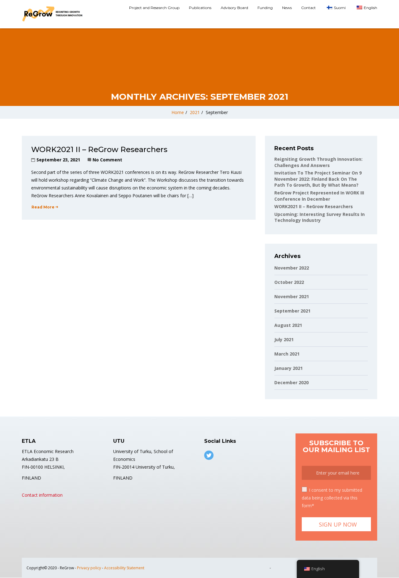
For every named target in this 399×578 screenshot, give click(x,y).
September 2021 (292, 311)
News (287, 7)
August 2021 (288, 325)
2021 (195, 112)
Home (177, 112)
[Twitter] (209, 455)
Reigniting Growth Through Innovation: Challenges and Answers (318, 162)
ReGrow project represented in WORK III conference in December (319, 196)
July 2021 (284, 339)
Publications (200, 7)
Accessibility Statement (124, 568)
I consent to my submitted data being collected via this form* (332, 498)
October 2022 (289, 282)
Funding (265, 7)
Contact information (42, 495)
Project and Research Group (154, 7)
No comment (107, 160)
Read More (43, 207)
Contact (308, 7)
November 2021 (291, 296)
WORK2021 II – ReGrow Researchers (99, 149)
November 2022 (291, 268)
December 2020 (291, 382)
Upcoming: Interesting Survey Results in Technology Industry (319, 217)
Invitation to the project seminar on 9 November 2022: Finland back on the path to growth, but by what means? (318, 179)
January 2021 (288, 368)
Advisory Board (234, 7)
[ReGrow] (53, 14)
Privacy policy (89, 568)
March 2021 (287, 354)
